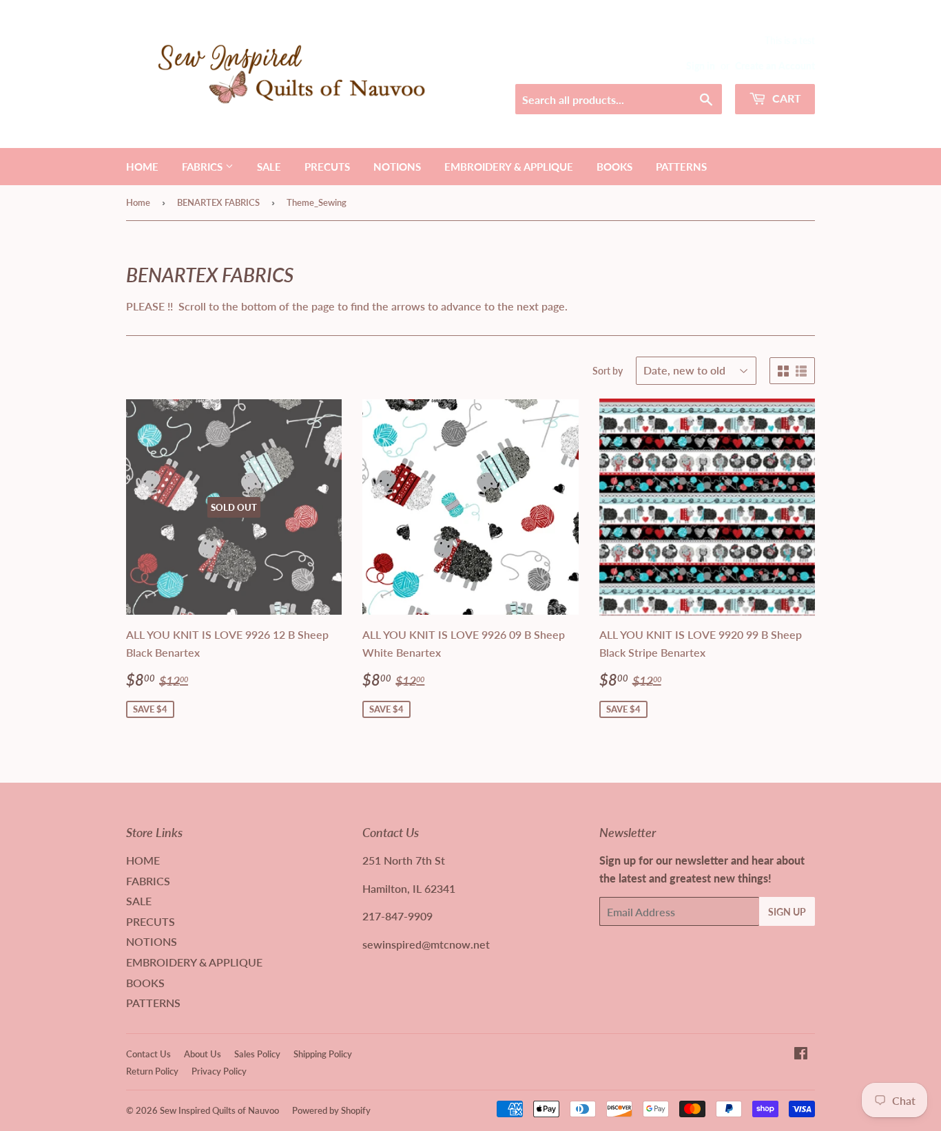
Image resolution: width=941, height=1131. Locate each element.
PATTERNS (681, 166)
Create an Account (775, 66)
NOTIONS (397, 166)
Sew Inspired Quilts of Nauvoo (219, 1110)
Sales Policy (257, 1053)
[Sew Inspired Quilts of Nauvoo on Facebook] (801, 1054)
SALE (269, 166)
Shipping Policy (322, 1053)
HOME (142, 166)
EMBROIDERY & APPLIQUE (508, 166)
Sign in (700, 66)
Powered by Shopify (331, 1110)
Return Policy (152, 1071)
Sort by (607, 371)
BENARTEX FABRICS (218, 202)
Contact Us (148, 1053)
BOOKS (614, 166)
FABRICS (203, 166)
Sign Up (787, 912)
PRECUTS (327, 166)
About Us (202, 1053)
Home (138, 202)
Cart (785, 98)
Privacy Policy (219, 1071)
